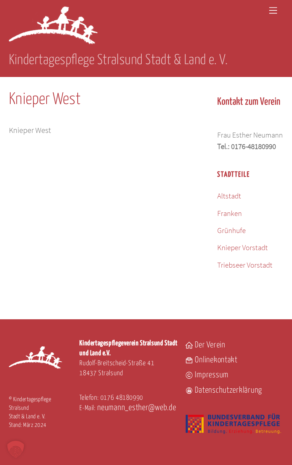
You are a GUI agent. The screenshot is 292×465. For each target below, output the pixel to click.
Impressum (211, 375)
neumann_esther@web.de (136, 408)
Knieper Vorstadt (242, 247)
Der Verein (209, 345)
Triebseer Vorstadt (244, 265)
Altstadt (229, 196)
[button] (15, 449)
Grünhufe (231, 230)
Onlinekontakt (215, 360)
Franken (229, 213)
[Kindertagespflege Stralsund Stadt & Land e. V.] (53, 45)
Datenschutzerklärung (227, 390)
